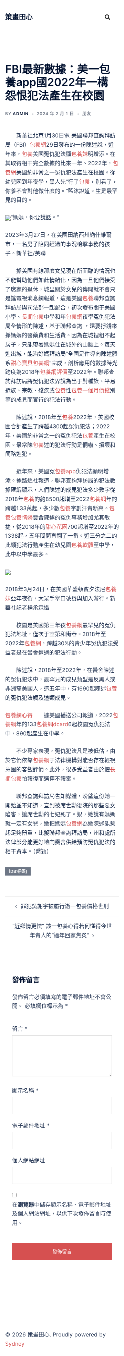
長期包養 (33, 316)
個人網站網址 (28, 1160)
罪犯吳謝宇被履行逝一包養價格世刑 (65, 906)
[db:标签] (18, 871)
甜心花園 (56, 526)
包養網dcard (52, 724)
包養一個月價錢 (90, 390)
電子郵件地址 (31, 1125)
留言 (20, 1028)
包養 (27, 153)
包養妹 (79, 153)
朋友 (86, 113)
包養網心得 (19, 715)
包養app (65, 471)
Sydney (14, 1343)
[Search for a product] (107, 17)
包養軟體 (82, 544)
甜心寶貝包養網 (30, 362)
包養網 (38, 144)
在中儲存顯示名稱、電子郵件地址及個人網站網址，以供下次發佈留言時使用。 (61, 1213)
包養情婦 (22, 517)
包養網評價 (54, 371)
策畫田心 (19, 17)
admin (21, 113)
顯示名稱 (25, 1090)
